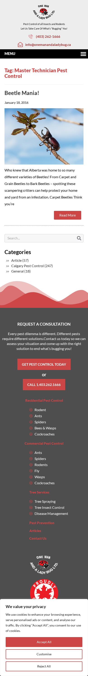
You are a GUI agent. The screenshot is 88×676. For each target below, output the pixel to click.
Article (16, 260)
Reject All (44, 666)
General (17, 271)
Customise (44, 654)
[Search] (79, 238)
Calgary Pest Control (27, 266)
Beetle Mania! (22, 93)
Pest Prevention (41, 523)
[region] (44, 637)
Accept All (44, 642)
